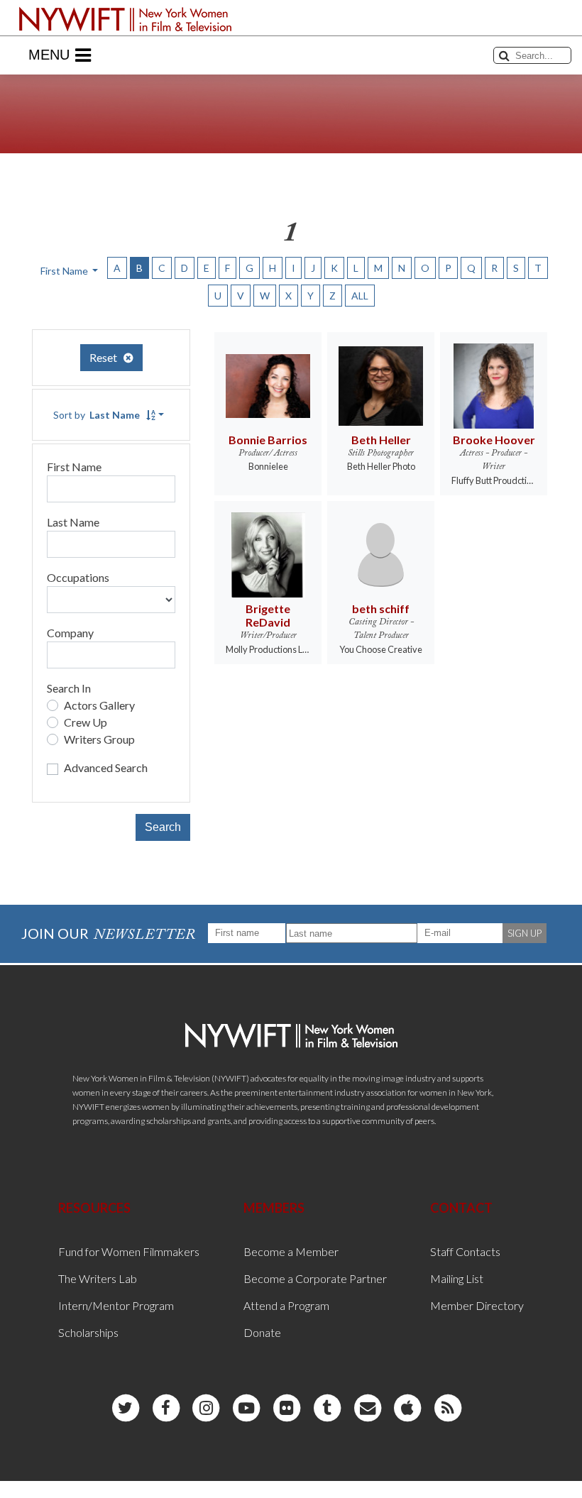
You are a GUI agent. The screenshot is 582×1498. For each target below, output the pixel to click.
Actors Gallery (99, 705)
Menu (49, 54)
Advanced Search (106, 767)
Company (70, 632)
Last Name (73, 522)
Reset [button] (106, 357)
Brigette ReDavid (268, 615)
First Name (74, 466)
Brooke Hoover (494, 439)
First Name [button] (65, 271)
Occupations (78, 577)
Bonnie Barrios (268, 439)
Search (163, 827)
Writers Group (99, 739)
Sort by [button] (96, 415)
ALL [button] (359, 296)
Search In (69, 688)
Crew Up (85, 722)
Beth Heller (381, 439)
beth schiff (381, 608)
